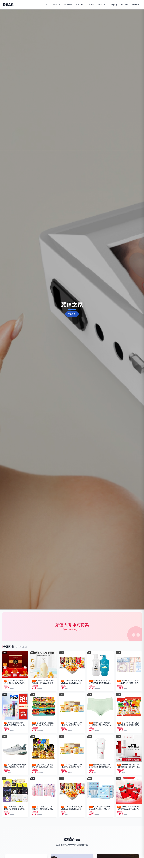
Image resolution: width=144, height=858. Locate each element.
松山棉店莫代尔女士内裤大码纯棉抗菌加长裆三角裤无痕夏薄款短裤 (100, 724)
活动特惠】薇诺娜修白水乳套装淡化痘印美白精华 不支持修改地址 (128, 766)
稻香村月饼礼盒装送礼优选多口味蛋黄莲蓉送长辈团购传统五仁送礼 (15, 682)
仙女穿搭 (68, 4)
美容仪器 (56, 4)
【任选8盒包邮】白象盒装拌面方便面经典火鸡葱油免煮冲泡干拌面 (43, 724)
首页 (47, 4)
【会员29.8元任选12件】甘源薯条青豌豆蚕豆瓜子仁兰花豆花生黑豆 (43, 766)
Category (113, 4)
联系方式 (136, 4)
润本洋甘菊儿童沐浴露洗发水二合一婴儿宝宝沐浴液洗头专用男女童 (43, 682)
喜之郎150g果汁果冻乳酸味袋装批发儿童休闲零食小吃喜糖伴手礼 (128, 724)
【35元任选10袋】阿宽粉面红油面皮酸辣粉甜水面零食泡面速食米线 (72, 682)
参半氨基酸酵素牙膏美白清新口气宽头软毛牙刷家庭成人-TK (15, 724)
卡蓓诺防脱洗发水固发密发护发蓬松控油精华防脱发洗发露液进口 (100, 682)
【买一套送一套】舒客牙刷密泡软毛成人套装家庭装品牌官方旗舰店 (43, 808)
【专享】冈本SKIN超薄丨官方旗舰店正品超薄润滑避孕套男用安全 (128, 808)
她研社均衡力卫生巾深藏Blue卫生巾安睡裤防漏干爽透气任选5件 (128, 682)
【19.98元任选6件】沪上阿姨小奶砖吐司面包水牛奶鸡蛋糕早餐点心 (72, 724)
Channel (124, 4)
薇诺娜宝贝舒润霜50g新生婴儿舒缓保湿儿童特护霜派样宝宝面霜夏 (100, 766)
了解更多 (71, 314)
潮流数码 (101, 4)
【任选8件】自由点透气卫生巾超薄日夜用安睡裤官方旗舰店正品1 (15, 808)
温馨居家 (90, 4)
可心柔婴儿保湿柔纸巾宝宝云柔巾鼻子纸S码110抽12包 (99, 808)
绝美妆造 (79, 4)
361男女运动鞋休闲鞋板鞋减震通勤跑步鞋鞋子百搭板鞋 (15, 766)
